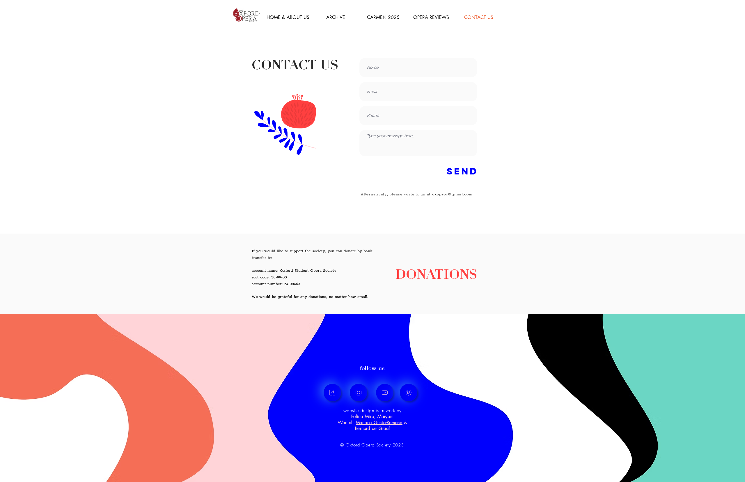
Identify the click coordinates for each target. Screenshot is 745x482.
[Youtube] (384, 392)
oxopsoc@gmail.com (452, 194)
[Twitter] (408, 392)
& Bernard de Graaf (381, 425)
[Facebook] (332, 392)
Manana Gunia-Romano (379, 422)
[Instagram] (358, 392)
